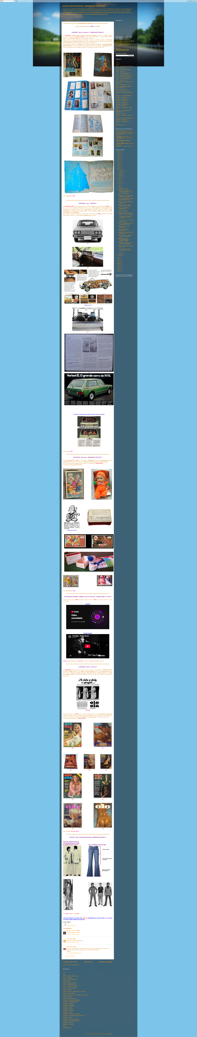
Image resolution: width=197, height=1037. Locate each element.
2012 (118, 265)
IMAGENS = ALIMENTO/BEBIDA (123, 95)
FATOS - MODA (119, 71)
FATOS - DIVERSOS (120, 68)
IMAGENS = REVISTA (121, 119)
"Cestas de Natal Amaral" (122, 143)
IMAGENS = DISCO (120, 106)
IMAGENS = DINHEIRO (121, 104)
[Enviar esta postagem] (65, 924)
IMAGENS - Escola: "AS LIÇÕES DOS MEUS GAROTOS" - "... (125, 196)
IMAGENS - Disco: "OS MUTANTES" (123, 227)
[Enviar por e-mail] (64, 922)
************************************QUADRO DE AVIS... (126, 221)
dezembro (121, 170)
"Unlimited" (119, 136)
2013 (118, 263)
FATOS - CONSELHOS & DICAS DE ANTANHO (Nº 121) (125, 224)
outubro (120, 174)
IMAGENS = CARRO (120, 100)
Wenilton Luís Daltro (71, 930)
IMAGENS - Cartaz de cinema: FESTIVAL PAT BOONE (125, 243)
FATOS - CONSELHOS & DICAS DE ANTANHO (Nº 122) (125, 199)
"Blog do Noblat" (120, 131)
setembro (121, 175)
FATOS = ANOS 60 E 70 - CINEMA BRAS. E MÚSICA (124, 87)
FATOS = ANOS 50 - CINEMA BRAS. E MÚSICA (74, 991)
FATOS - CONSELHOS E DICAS (123, 66)
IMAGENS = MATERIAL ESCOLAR (124, 115)
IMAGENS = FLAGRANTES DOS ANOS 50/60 (73, 1015)
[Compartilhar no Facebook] (68, 922)
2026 (118, 151)
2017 (118, 168)
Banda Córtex (70, 946)
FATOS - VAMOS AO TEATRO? (123, 76)
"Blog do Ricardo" (120, 133)
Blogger (110, 1033)
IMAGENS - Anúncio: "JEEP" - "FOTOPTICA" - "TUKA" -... (125, 205)
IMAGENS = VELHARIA (121, 121)
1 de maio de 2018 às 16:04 (73, 942)
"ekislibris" (118, 146)
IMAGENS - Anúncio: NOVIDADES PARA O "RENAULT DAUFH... (123, 239)
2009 (118, 271)
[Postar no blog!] (65, 922)
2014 (118, 261)
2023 (118, 157)
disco (117, 64)
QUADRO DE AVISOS (123, 188)
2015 (118, 259)
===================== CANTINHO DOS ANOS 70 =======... (124, 217)
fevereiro (121, 253)
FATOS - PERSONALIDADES (122, 73)
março (120, 187)
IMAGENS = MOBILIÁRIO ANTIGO (124, 118)
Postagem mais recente (70, 962)
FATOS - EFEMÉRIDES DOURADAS (123, 208)
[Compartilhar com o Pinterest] (69, 922)
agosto (120, 177)
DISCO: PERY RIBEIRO (123, 193)
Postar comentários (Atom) (73, 964)
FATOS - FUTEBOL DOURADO (123, 69)
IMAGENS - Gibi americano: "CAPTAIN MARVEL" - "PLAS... (126, 191)
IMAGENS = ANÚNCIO (121, 97)
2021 (118, 161)
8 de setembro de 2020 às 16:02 (74, 953)
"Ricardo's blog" (120, 137)
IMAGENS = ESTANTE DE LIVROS (124, 107)
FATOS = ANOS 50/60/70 (121, 84)
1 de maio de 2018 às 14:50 (73, 934)
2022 (118, 159)
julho (120, 179)
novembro (121, 172)
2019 (118, 164)
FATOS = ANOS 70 (71, 925)
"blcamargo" (70, 938)
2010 (118, 269)
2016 (118, 257)
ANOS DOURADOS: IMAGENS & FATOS (84, 6)
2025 (118, 153)
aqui (121, 44)
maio (120, 183)
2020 (118, 163)
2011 (118, 267)
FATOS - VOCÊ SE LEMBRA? (123, 78)
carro (117, 62)
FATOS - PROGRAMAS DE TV (123, 75)
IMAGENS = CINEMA (121, 102)
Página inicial (88, 962)
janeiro (120, 255)
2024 (118, 155)
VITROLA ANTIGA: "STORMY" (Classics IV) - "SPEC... (125, 236)
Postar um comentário (70, 956)
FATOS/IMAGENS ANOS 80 (122, 91)
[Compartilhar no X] (67, 922)
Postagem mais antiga (105, 962)
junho (120, 181)
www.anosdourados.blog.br (122, 49)
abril (120, 185)
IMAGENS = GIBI (120, 113)
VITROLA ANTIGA (120, 125)
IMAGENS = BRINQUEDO (122, 99)
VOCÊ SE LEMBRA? (123, 211)
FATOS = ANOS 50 (120, 80)
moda (117, 123)
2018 (118, 166)
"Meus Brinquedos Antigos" (123, 140)
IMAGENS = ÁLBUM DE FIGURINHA (124, 92)
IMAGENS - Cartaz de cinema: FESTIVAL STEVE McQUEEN (125, 213)
